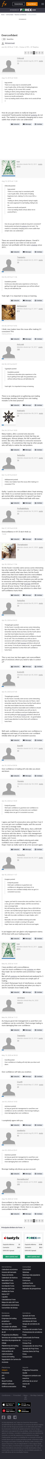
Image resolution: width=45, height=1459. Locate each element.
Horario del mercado (9, 1272)
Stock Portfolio (7, 1381)
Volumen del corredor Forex (32, 1329)
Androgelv (21, 411)
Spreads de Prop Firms (30, 1349)
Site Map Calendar (36, 1395)
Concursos (26, 1280)
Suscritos (10, 39)
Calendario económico (10, 1269)
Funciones (5, 1373)
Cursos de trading (8, 1357)
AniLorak (20, 344)
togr (18, 161)
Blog (24, 1386)
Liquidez (5, 1297)
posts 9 (20, 1003)
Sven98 (20, 746)
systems (34, 115)
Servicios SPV (6, 1324)
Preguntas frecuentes (30, 1370)
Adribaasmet (22, 306)
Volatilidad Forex (8, 1283)
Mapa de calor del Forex (10, 1302)
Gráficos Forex (27, 1283)
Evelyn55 (20, 672)
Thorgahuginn (22, 545)
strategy (34, 245)
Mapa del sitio (25, 1397)
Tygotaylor (21, 257)
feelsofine (21, 455)
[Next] (42, 52)
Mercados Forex (7, 1280)
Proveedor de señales (9, 1327)
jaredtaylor (21, 1131)
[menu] (42, 4)
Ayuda (24, 1373)
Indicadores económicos (10, 1305)
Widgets (5, 1370)
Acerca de (26, 1384)
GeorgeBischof (22, 1179)
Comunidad (26, 1269)
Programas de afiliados (10, 1335)
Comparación (27, 1357)
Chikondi (20, 58)
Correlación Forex (8, 1286)
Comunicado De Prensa (30, 1337)
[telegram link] (15, 1417)
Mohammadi (10, 43)
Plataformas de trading (10, 1346)
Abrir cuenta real (11, 1257)
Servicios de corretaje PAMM (12, 1337)
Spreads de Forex (28, 1316)
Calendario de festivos (10, 1278)
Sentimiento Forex (28, 1286)
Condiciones (6, 1395)
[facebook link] (3, 1417)
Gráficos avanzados (9, 1386)
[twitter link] (9, 1417)
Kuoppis (21, 781)
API (3, 1375)
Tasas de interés (7, 1275)
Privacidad (17, 1395)
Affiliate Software (8, 1384)
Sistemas (25, 1272)
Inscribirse (32, 4)
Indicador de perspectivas (31, 1289)
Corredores (6, 1316)
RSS (3, 1378)
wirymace (21, 998)
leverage (27, 584)
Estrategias (26, 1278)
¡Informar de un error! (30, 1381)
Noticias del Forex (8, 1289)
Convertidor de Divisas (10, 1308)
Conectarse (18, 4)
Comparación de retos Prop (32, 1346)
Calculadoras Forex (9, 1299)
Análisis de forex (8, 1291)
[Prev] (25, 52)
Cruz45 (19, 1082)
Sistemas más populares (31, 1275)
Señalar (39, 124)
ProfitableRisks (23, 509)
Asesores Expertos (8, 1348)
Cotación (16, 124)
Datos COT (5, 1294)
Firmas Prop (26, 1343)
